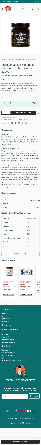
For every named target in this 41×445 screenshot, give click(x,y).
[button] (20, 254)
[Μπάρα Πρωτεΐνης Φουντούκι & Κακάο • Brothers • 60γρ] (27, 271)
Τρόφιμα (4, 59)
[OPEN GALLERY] (20, 35)
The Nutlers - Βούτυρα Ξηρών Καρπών (8, 282)
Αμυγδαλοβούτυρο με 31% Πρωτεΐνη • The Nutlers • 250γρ (9, 288)
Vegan (38, 204)
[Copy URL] (30, 123)
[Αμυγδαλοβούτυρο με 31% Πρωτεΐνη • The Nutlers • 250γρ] (9, 271)
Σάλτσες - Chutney (15, 59)
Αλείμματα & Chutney (29, 59)
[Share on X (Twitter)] (12, 123)
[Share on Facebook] (15, 123)
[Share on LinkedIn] (19, 123)
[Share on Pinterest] (23, 123)
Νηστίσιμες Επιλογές (24, 119)
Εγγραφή (34, 396)
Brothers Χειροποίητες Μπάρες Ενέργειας (26, 282)
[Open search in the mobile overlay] (32, 8)
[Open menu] (2, 9)
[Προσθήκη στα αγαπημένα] (39, 113)
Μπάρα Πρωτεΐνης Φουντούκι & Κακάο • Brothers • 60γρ (25, 288)
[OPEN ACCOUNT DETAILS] (23, 9)
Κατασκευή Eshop (15, 423)
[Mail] (26, 123)
